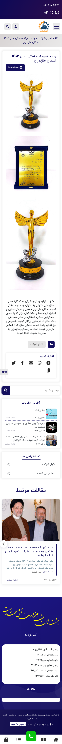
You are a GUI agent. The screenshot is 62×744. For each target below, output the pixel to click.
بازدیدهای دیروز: (49, 660)
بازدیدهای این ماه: (47, 665)
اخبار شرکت (48, 464)
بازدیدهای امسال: (48, 671)
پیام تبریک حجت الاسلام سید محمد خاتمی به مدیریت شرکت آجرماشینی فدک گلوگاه (29, 552)
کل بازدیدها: (51, 676)
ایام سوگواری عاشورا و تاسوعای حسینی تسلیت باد (25, 425)
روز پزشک (40, 410)
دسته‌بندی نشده (46, 473)
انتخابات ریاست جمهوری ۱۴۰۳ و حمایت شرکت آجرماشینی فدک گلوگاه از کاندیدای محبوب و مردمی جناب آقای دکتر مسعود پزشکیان (25, 439)
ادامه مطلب (9, 417)
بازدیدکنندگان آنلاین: (46, 649)
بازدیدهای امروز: (49, 655)
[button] (3, 544)
